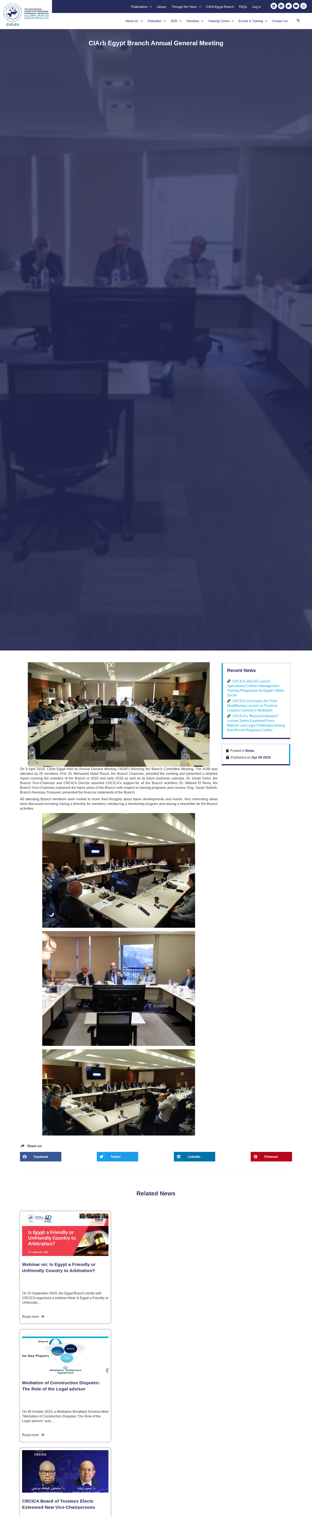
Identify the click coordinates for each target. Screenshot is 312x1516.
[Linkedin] (274, 6)
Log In (256, 6)
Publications (139, 6)
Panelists (193, 21)
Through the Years (184, 6)
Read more (31, 1316)
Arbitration (155, 21)
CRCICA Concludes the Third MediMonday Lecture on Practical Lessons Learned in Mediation (252, 705)
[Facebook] (281, 6)
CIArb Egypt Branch (220, 6)
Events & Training (251, 21)
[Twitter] (288, 6)
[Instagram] (303, 6)
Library (161, 6)
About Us (131, 21)
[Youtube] (296, 6)
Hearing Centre (218, 21)
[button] (298, 20)
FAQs (243, 6)
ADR (174, 21)
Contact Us (280, 21)
